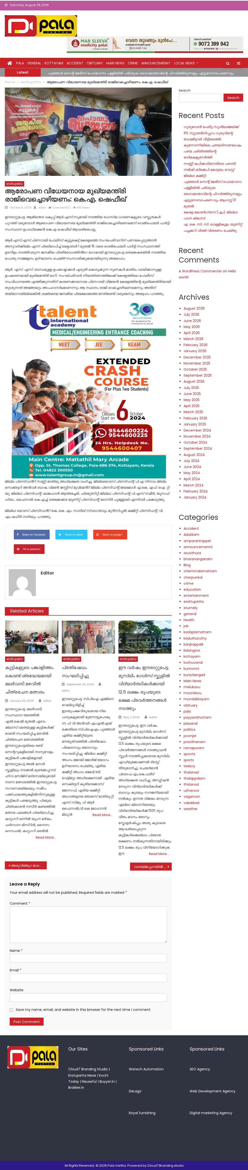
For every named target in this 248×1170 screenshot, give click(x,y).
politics (189, 729)
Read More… (46, 837)
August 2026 (194, 308)
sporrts (189, 754)
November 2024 (197, 436)
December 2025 (197, 357)
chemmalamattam (200, 571)
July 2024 (192, 460)
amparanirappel (197, 540)
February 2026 (196, 345)
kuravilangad (194, 674)
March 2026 (193, 338)
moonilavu (193, 693)
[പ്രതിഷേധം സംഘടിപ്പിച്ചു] (88, 637)
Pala (20, 63)
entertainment (196, 595)
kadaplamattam (197, 632)
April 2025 (192, 405)
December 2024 (197, 430)
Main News (115, 63)
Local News (184, 63)
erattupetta (14, 184)
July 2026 (191, 314)
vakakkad (191, 802)
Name (16, 950)
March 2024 (194, 485)
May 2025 (192, 399)
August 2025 (194, 381)
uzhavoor (191, 790)
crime (133, 63)
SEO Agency (200, 1069)
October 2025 (195, 369)
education (192, 589)
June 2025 (192, 393)
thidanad (191, 784)
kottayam (54, 63)
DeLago (135, 1091)
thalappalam (194, 778)
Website (16, 990)
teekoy (189, 766)
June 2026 (192, 320)
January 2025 (195, 424)
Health (189, 620)
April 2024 (192, 479)
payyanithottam (197, 717)
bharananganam (198, 559)
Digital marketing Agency (211, 1112)
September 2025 (198, 375)
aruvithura (192, 553)
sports (189, 760)
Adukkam (191, 534)
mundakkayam (196, 699)
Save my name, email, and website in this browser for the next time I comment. (83, 1009)
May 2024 (192, 472)
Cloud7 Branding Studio (88, 1069)
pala (187, 711)
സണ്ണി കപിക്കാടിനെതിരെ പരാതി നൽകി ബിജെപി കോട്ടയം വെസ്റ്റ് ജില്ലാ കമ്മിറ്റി (210, 169)
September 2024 (198, 448)
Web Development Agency (212, 1091)
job (186, 626)
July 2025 (191, 387)
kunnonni (191, 668)
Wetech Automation (146, 1069)
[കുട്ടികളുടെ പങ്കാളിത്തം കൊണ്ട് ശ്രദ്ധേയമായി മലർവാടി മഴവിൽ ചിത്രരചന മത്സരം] (31, 637)
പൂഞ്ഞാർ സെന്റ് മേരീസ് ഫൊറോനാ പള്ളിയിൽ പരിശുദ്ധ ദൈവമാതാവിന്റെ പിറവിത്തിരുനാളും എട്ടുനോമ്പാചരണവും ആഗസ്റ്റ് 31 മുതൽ (213, 194)
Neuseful (89, 1081)
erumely (191, 607)
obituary (95, 63)
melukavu (192, 687)
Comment (20, 903)
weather (191, 808)
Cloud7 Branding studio (165, 1165)
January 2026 (195, 351)
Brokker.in (76, 1087)
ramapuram (194, 747)
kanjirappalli (193, 644)
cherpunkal (193, 577)
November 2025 (197, 363)
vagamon (192, 796)
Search (185, 90)
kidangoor (192, 650)
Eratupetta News (82, 1075)
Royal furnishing (142, 1112)
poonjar (190, 735)
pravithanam (195, 741)
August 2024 (194, 454)
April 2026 (192, 332)
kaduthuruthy (195, 638)
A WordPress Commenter (200, 271)
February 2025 (195, 418)
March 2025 (193, 412)
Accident (75, 63)
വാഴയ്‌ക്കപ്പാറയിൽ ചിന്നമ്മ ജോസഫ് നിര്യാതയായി (153, 866)
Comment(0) (61, 207)
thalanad (191, 772)
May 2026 (192, 326)
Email (15, 970)
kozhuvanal (193, 662)
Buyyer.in (107, 1081)
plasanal (191, 723)
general (34, 63)
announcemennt (155, 63)
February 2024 (196, 491)
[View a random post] (238, 63)
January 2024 (195, 497)
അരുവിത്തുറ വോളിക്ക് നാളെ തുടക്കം (28, 865)
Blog (187, 565)
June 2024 (192, 466)
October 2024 (195, 442)
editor (42, 207)
